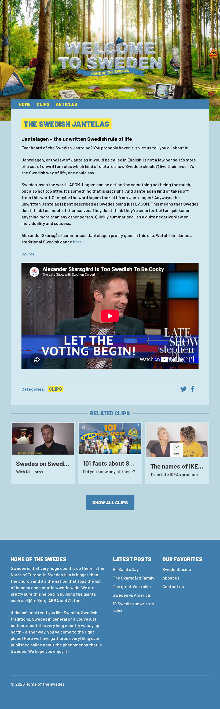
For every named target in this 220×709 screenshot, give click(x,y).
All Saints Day (126, 569)
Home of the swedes (45, 683)
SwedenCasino (176, 569)
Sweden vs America (131, 595)
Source (27, 253)
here (77, 241)
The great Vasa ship (132, 586)
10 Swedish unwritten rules (133, 607)
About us (170, 577)
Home (25, 104)
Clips (43, 104)
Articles (66, 104)
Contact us (173, 586)
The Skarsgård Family (133, 577)
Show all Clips (110, 502)
